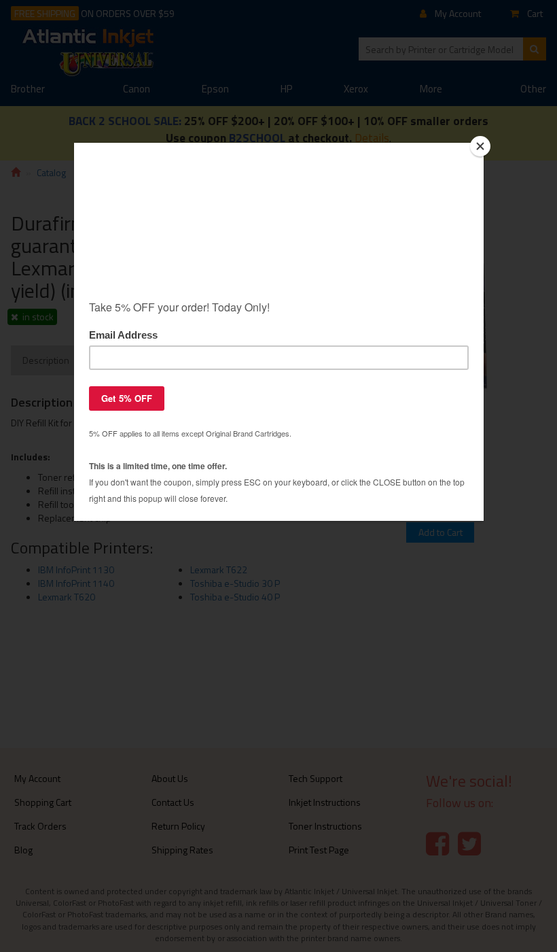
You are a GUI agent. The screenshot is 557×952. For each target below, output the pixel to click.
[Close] (480, 146)
